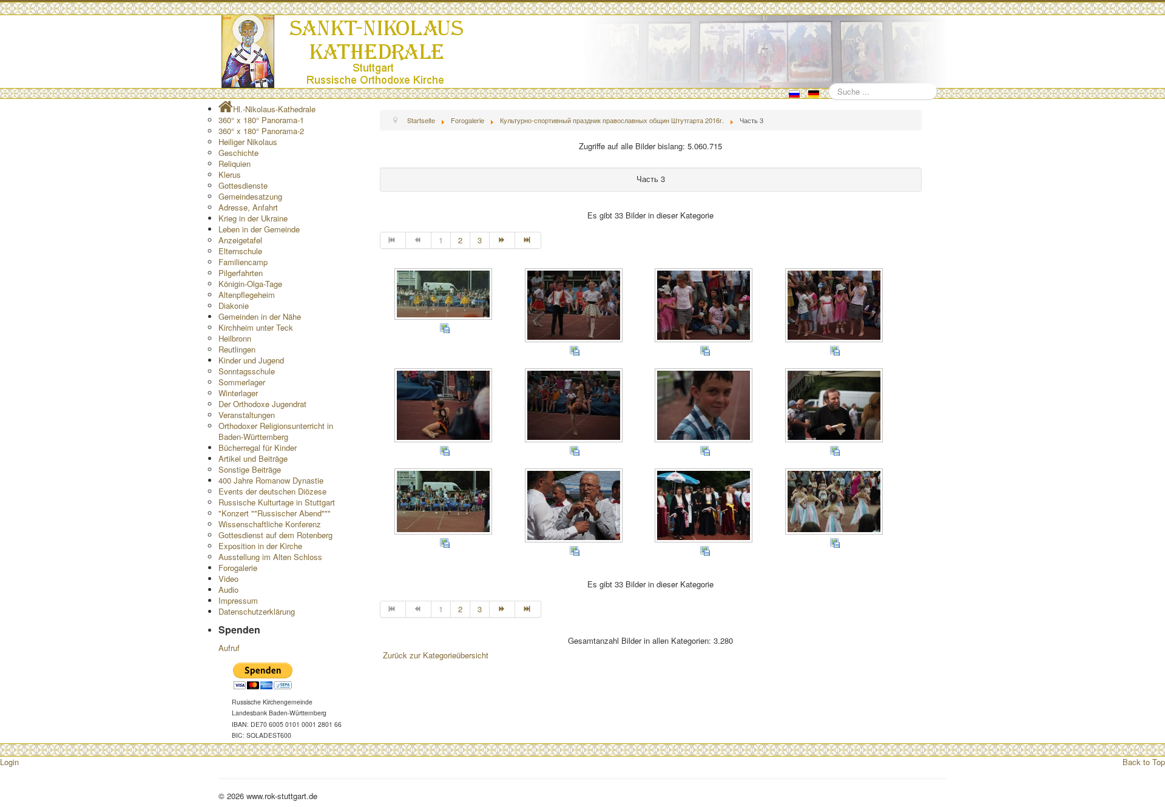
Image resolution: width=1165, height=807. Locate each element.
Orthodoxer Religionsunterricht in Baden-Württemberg (275, 431)
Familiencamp (243, 262)
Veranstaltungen (246, 414)
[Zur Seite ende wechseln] (528, 240)
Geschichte (238, 152)
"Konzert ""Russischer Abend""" (274, 513)
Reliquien (234, 163)
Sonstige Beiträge (249, 469)
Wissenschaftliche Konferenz (269, 524)
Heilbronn (234, 338)
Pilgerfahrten (240, 273)
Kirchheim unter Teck (255, 327)
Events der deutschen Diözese (272, 491)
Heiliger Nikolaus (247, 141)
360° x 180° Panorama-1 (261, 120)
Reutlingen (236, 349)
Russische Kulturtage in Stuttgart (276, 502)
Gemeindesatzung (250, 196)
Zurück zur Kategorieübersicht (435, 655)
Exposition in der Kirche (260, 546)
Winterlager (238, 393)
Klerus (229, 174)
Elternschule (240, 251)
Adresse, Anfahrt (248, 207)
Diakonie (233, 305)
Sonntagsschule (246, 371)
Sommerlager (241, 382)
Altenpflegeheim (246, 294)
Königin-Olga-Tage (250, 283)
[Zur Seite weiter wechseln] (502, 240)
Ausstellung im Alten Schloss (270, 556)
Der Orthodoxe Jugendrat (262, 404)
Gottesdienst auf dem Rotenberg (275, 535)
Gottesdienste (243, 185)
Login (9, 762)
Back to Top (1144, 762)
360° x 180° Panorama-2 (261, 131)
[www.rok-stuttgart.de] (584, 51)
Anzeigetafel (240, 240)
